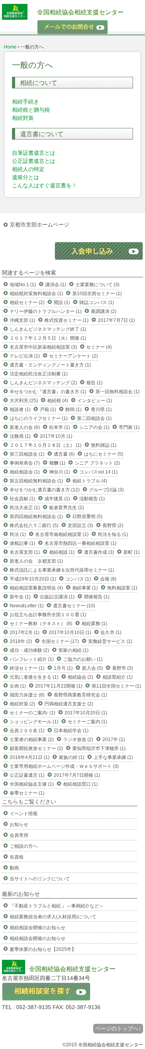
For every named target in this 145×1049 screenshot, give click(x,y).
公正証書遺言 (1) (27, 775)
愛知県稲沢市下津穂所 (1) (99, 748)
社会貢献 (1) (22, 498)
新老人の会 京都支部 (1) (36, 561)
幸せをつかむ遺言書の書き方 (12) (45, 490)
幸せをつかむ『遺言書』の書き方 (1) (48, 391)
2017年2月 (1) (24, 632)
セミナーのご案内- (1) (32, 712)
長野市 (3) (122, 668)
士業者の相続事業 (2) (32, 739)
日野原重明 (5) (87, 516)
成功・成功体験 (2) (29, 650)
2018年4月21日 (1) (29, 757)
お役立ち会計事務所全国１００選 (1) (48, 614)
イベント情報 (24, 813)
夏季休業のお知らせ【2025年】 (43, 949)
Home (10, 47)
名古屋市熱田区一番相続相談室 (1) (80, 543)
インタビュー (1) (94, 400)
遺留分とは (25, 177)
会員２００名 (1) (27, 730)
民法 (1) (18, 534)
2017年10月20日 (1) (86, 712)
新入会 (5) (92, 668)
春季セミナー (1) (27, 793)
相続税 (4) (57, 400)
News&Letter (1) (27, 605)
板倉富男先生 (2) (66, 507)
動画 (14, 868)
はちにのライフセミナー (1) (39, 418)
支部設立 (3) (80, 525)
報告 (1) (94, 382)
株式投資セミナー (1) (66, 320)
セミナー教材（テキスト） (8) (41, 623)
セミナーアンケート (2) (73, 356)
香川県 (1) (101, 409)
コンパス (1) (78, 579)
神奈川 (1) (59, 472)
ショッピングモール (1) (34, 721)
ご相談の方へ (24, 846)
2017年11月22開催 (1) (58, 686)
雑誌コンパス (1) (96, 302)
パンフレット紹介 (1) (32, 659)
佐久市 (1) (111, 632)
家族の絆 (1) (71, 757)
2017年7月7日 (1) (116, 320)
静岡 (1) (73, 409)
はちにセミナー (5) (103, 454)
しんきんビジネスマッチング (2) (43, 382)
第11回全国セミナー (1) (116, 686)
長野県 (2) (112, 525)
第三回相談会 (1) (27, 454)
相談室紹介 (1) (117, 677)
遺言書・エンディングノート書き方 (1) (50, 365)
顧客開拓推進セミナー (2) (36, 748)
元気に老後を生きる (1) (34, 677)
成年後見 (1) (57, 498)
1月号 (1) (63, 668)
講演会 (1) (55, 284)
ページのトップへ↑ (118, 1028)
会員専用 (19, 835)
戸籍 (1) (48, 409)
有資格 (17, 857)
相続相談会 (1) (25, 472)
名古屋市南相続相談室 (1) (62, 534)
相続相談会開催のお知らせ (37, 927)
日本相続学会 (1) (71, 730)
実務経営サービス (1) (110, 641)
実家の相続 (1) (73, 650)
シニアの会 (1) (94, 427)
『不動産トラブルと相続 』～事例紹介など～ (57, 906)
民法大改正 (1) (25, 507)
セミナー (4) (99, 347)
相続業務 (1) (94, 623)
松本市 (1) (59, 427)
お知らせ (19, 824)
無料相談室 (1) (122, 588)
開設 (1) (62, 302)
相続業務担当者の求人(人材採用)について (53, 916)
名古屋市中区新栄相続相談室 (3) (43, 347)
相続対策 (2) (22, 704)
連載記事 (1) (22, 543)
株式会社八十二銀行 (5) (34, 525)
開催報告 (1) (96, 597)
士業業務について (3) (97, 284)
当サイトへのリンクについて (40, 878)
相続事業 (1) (85, 588)
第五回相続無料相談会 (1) (36, 481)
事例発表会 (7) (25, 463)
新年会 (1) (20, 597)
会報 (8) (108, 579)
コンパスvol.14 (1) (98, 472)
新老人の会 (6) (25, 427)
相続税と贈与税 (31, 110)
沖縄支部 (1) (22, 320)
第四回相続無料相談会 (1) (36, 516)
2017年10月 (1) (56, 436)
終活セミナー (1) (27, 668)
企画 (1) (18, 686)
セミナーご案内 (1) (87, 721)
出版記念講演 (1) (57, 597)
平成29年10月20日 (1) (33, 579)
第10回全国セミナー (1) (97, 293)
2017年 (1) (113, 739)
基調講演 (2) (103, 311)
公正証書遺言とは (33, 161)
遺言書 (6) (64, 454)
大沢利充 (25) (24, 400)
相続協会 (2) (80, 677)
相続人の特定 (28, 169)
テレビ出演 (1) (25, 356)
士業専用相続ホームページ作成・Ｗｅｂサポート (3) (64, 766)
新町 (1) (131, 552)
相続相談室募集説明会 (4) (36, 588)
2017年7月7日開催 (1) (77, 775)
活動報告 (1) (92, 498)
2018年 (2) (21, 641)
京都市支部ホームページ (39, 224)
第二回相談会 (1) (94, 418)
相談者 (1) (20, 409)
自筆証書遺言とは (33, 153)
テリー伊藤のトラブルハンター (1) (46, 311)
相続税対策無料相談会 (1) (36, 293)
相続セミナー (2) (27, 302)
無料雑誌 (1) (103, 445)
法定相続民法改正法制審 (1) (39, 374)
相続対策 (23, 118)
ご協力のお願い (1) (82, 659)
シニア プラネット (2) (97, 463)
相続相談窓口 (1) (80, 784)
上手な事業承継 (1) (113, 757)
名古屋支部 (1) (25, 552)
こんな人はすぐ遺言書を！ (44, 185)
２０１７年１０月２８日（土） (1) (46, 445)
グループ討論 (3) (106, 490)
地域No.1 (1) (23, 284)
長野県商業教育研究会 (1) (80, 695)
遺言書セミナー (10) (74, 605)
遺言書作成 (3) (99, 552)
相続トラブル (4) (89, 481)
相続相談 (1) (62, 552)
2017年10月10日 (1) (70, 632)
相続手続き (25, 102)
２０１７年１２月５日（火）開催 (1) (48, 338)
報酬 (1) (57, 463)
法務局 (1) (20, 436)
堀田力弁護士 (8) (27, 695)
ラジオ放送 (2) (78, 739)
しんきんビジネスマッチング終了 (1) (48, 329)
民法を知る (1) (113, 534)
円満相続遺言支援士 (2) (68, 704)
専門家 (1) (129, 427)
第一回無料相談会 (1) (118, 391)
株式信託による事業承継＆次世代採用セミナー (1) (62, 570)
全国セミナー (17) (60, 641)
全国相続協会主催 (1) (32, 784)
